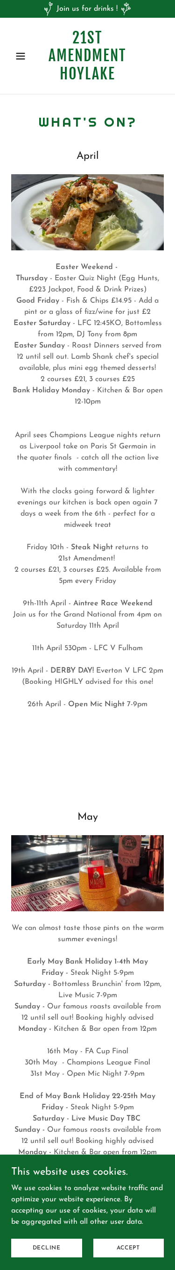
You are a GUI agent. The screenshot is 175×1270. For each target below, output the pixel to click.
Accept (128, 1247)
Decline (47, 1247)
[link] (87, 77)
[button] (22, 56)
